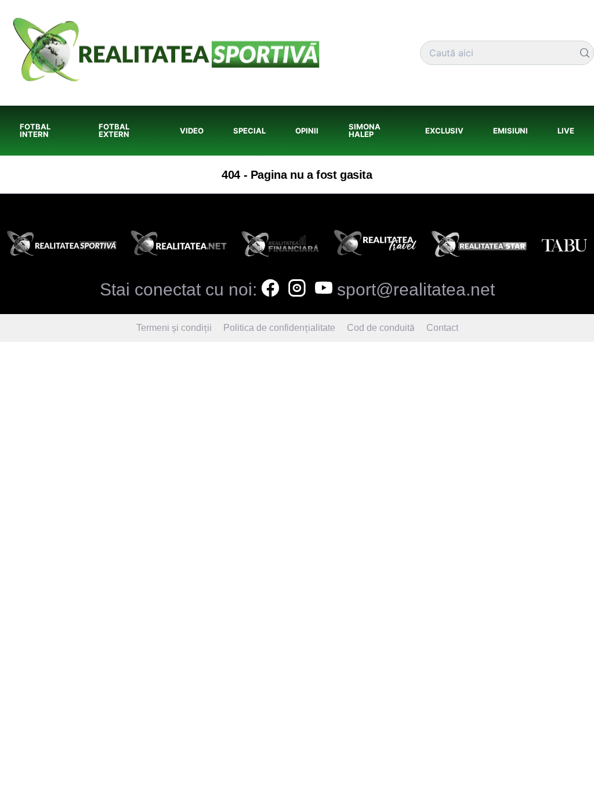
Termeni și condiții (174, 328)
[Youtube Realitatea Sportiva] (323, 289)
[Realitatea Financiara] (280, 247)
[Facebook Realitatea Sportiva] (270, 289)
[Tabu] (564, 247)
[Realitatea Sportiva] (62, 247)
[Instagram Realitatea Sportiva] (297, 289)
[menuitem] (44, 130)
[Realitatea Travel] (375, 247)
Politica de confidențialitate (279, 328)
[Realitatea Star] (479, 247)
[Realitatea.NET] (179, 247)
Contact (442, 328)
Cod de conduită (381, 328)
